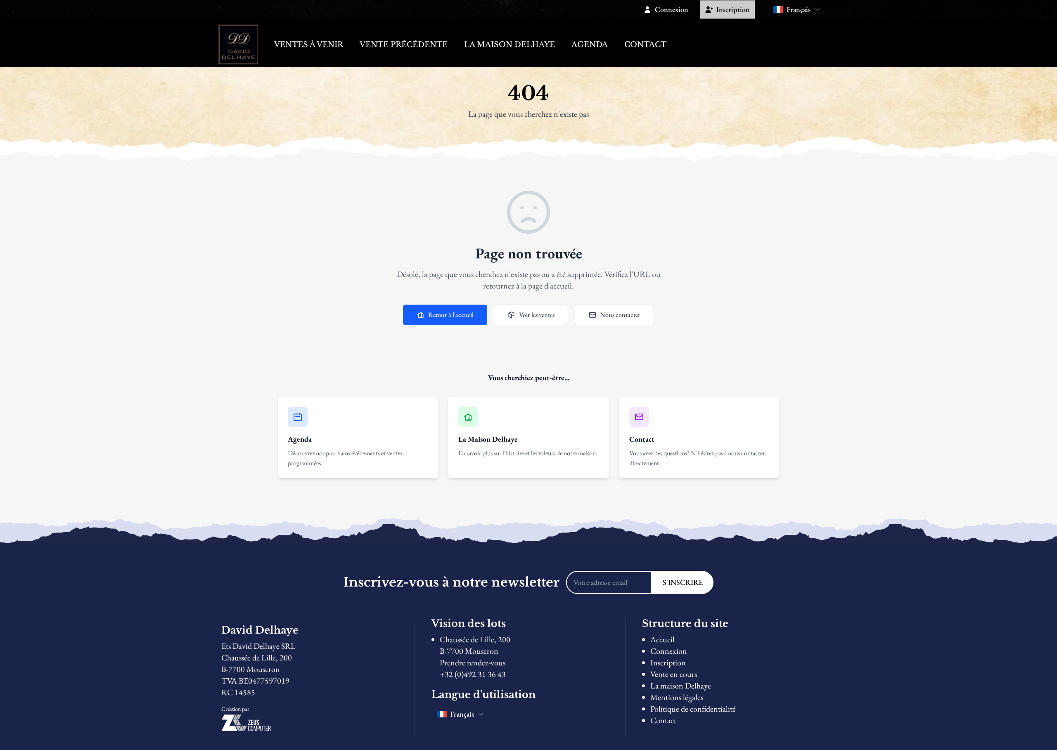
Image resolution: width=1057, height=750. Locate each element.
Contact (645, 44)
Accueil (662, 639)
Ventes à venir (308, 44)
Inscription (668, 662)
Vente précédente (404, 44)
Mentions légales (676, 697)
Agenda (589, 44)
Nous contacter (620, 314)
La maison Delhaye (509, 44)
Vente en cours (673, 674)
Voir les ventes (537, 314)
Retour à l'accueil (451, 314)
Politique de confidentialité (693, 708)
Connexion (668, 651)
